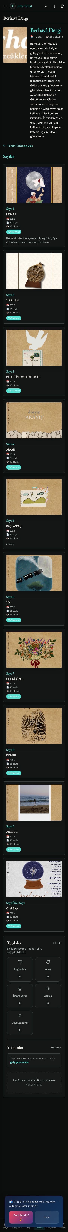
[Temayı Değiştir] (54, 6)
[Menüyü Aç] (5, 6)
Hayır (47, 1217)
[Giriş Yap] (62, 6)
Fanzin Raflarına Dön (20, 146)
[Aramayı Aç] (46, 6)
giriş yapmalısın (19, 1062)
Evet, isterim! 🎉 (21, 1217)
